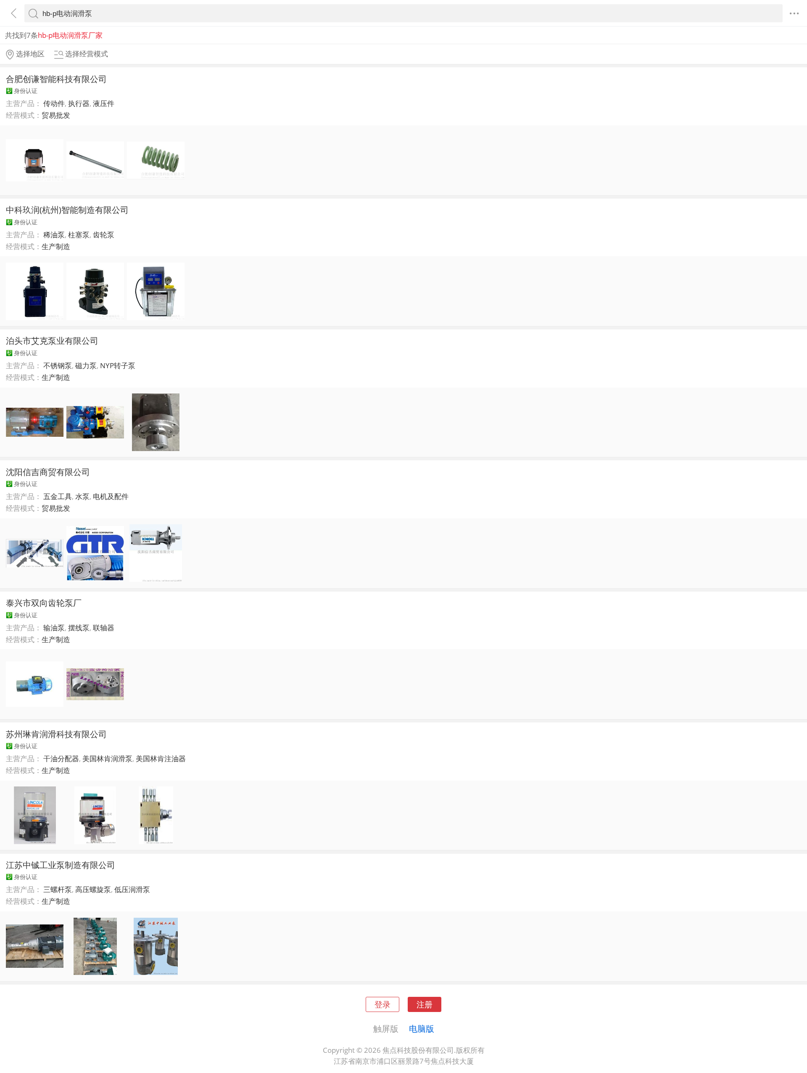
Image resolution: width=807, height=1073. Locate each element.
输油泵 (54, 627)
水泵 (82, 496)
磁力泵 (86, 365)
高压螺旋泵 (93, 889)
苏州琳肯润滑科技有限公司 (56, 734)
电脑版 (421, 1028)
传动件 (54, 103)
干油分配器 (61, 758)
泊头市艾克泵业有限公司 (52, 340)
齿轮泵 (103, 234)
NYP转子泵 (117, 365)
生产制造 (56, 246)
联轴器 (103, 627)
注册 (425, 1004)
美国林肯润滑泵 (107, 758)
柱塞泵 (79, 234)
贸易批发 (56, 115)
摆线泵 (79, 627)
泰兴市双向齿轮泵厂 (44, 602)
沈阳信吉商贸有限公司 (48, 472)
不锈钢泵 (57, 365)
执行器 (79, 103)
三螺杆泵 (57, 889)
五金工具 (57, 496)
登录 (382, 1004)
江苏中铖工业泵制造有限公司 (60, 865)
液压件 (103, 103)
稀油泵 (54, 234)
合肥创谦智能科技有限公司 (56, 79)
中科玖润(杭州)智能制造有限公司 (67, 209)
